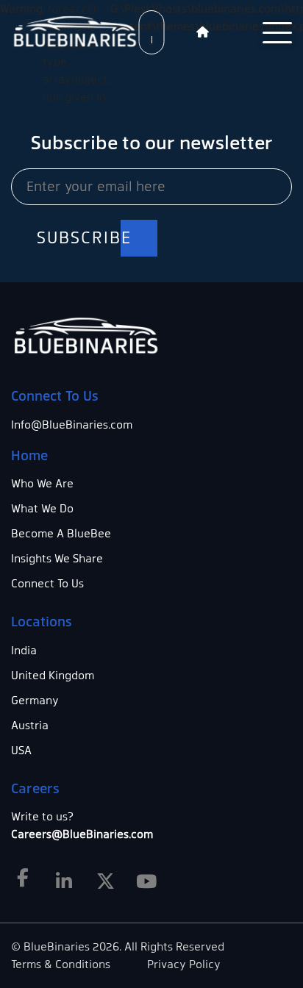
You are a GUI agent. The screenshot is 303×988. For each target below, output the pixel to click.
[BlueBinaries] (77, 32)
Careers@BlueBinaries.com (82, 834)
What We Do (42, 508)
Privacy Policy (184, 964)
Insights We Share (57, 558)
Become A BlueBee (61, 533)
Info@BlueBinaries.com (71, 425)
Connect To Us (47, 583)
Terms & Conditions (60, 964)
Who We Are (42, 483)
